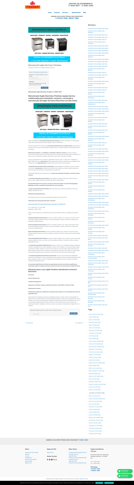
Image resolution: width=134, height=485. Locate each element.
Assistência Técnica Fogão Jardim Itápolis (98, 50)
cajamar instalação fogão (94, 325)
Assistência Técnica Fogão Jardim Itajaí (97, 66)
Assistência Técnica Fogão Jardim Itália (97, 64)
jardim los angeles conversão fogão (96, 370)
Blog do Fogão (28, 461)
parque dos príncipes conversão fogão (97, 384)
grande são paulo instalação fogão (96, 346)
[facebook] (48, 459)
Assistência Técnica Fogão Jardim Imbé (97, 117)
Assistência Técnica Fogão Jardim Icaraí (98, 130)
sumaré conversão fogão (94, 409)
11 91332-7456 (61, 18)
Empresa (27, 454)
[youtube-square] (54, 459)
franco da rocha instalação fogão (96, 343)
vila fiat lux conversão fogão (95, 422)
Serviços (27, 456)
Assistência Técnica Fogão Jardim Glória (98, 235)
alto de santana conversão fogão (96, 314)
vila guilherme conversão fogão (95, 425)
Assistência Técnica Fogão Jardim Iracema (98, 81)
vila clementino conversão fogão (96, 420)
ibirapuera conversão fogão (95, 354)
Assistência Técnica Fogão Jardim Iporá (97, 87)
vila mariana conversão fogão (95, 428)
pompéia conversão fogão (97, 393)
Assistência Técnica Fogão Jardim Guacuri (98, 225)
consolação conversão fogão (95, 333)
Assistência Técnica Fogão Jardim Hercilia (98, 157)
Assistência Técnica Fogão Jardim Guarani (98, 202)
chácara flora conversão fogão (95, 330)
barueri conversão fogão (94, 319)
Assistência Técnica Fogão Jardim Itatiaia (98, 46)
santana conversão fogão (94, 395)
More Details (45, 87)
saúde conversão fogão (94, 404)
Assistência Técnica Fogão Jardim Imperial (98, 111)
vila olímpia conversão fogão (95, 433)
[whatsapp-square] (56, 459)
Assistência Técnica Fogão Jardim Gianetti (98, 241)
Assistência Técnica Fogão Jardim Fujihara (98, 250)
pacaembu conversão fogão (95, 381)
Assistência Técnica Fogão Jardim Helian (98, 166)
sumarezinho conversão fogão (95, 406)
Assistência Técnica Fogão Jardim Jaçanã (98, 28)
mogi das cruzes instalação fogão (96, 376)
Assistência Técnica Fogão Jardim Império (98, 108)
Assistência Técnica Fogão (31, 452)
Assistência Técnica (34, 67)
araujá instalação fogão (94, 317)
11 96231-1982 (83, 440)
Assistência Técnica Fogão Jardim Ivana (97, 37)
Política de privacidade (30, 459)
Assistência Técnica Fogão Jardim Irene (97, 75)
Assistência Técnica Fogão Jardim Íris (97, 72)
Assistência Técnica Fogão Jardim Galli (97, 248)
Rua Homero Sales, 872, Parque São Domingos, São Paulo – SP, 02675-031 (46, 204)
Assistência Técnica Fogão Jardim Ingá (97, 100)
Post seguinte (80, 322)
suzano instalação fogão (94, 412)
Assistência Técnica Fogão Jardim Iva (97, 39)
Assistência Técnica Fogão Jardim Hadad (98, 179)
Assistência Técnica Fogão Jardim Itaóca (98, 61)
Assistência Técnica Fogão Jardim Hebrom (98, 173)
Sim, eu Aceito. (99, 482)
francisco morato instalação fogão (96, 341)
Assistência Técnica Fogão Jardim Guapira (98, 204)
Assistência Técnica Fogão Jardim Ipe (97, 90)
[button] (68, 12)
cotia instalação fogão (93, 335)
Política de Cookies (109, 482)
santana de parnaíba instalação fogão (97, 398)
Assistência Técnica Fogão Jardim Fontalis (98, 267)
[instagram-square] (52, 459)
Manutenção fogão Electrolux (41, 72)
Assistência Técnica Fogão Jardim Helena (98, 171)
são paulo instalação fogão (94, 414)
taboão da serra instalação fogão (96, 417)
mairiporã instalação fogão (94, 373)
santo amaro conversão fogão (95, 401)
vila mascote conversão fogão (95, 430)
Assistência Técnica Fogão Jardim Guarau (98, 196)
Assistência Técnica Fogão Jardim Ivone (98, 35)
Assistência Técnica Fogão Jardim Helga (98, 168)
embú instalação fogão (94, 338)
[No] (132, 483)
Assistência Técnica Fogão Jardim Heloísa (98, 160)
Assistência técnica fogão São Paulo (78, 452)
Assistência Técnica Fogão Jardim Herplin (98, 151)
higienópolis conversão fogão (95, 349)
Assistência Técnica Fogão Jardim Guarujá (98, 193)
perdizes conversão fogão (94, 387)
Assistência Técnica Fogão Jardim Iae (97, 142)
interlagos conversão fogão (95, 357)
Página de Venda (84, 478)
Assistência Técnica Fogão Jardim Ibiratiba (98, 136)
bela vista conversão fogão (95, 322)
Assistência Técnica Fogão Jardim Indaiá (98, 106)
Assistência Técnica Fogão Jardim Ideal (97, 123)
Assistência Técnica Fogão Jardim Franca (98, 260)
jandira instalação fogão (94, 365)
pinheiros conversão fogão (94, 389)
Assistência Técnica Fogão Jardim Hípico (98, 149)
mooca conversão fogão (94, 378)
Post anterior (29, 322)
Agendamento (28, 457)
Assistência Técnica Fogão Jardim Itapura (98, 48)
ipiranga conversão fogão (94, 360)
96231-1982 (74, 18)
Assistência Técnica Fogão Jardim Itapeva (98, 53)
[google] (50, 459)
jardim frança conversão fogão (95, 368)
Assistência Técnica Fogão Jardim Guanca (98, 211)
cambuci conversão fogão (94, 327)
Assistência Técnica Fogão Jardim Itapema (98, 59)
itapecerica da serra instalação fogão (97, 362)
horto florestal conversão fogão (96, 352)
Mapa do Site (28, 463)
